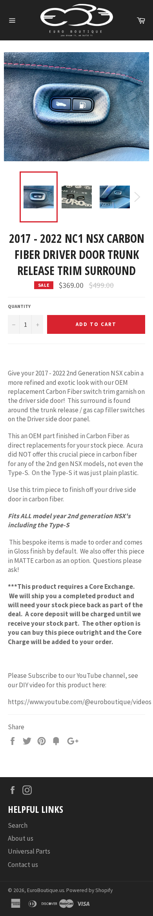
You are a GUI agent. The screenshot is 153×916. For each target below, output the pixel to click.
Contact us (23, 864)
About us (20, 838)
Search (17, 825)
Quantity (19, 306)
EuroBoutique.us (45, 890)
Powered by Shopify (89, 890)
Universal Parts (29, 851)
